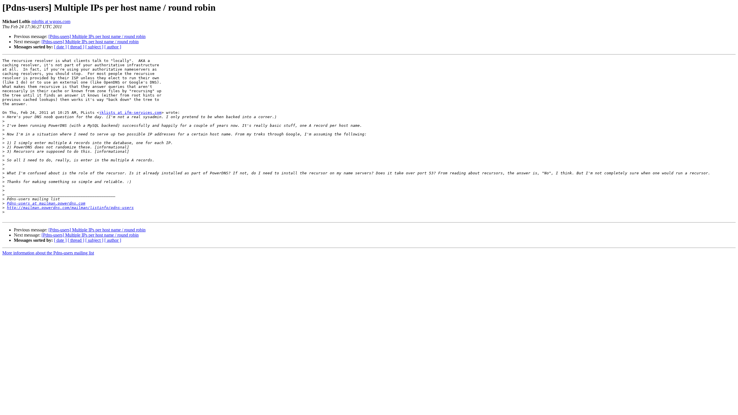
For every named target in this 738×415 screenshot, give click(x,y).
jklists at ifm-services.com (130, 112)
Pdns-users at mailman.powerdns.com (46, 203)
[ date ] (60, 46)
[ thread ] (76, 46)
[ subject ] (94, 46)
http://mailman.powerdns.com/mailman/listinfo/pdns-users (70, 207)
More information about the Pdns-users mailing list (48, 252)
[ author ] (112, 46)
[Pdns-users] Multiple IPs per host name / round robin (97, 36)
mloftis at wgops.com (50, 21)
